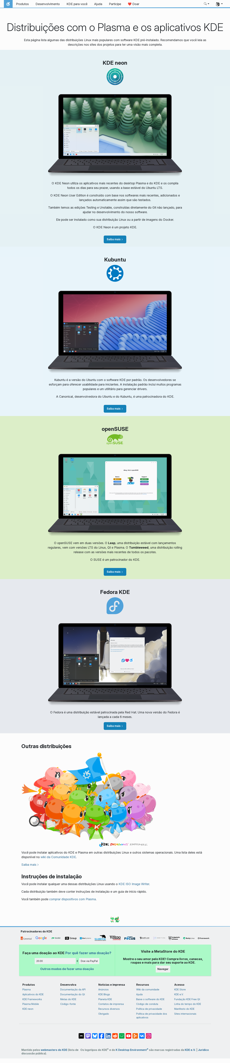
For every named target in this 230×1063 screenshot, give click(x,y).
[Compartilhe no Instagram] (148, 1034)
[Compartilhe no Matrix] (81, 1034)
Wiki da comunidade (147, 989)
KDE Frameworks (32, 999)
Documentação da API (73, 989)
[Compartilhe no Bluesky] (94, 1034)
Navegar (163, 969)
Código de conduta (147, 1004)
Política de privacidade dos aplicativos (151, 1015)
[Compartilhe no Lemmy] (121, 1034)
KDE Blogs (104, 994)
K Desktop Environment (132, 1050)
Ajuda (139, 994)
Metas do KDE (68, 999)
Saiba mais (114, 239)
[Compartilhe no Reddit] (115, 1034)
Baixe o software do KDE (150, 999)
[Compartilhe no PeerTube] (135, 1034)
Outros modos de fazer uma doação (67, 969)
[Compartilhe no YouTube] (128, 1034)
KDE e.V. (179, 994)
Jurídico (203, 1050)
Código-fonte (68, 1004)
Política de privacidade (149, 1008)
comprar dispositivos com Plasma (72, 899)
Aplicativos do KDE (33, 994)
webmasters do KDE (54, 1050)
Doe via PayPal (89, 961)
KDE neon (27, 1008)
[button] (207, 4)
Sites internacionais (185, 1013)
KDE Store (180, 989)
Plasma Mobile (30, 1004)
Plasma (26, 989)
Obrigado (103, 1013)
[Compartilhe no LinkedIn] (108, 1034)
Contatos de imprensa (111, 1004)
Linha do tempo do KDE (187, 1004)
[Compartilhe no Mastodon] (88, 1034)
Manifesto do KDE (184, 1008)
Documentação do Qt (72, 994)
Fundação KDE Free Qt (187, 999)
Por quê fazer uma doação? (88, 953)
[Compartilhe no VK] (142, 1034)
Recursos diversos (109, 1008)
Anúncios (103, 989)
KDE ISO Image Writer (134, 884)
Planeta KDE (105, 999)
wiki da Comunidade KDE (58, 857)
